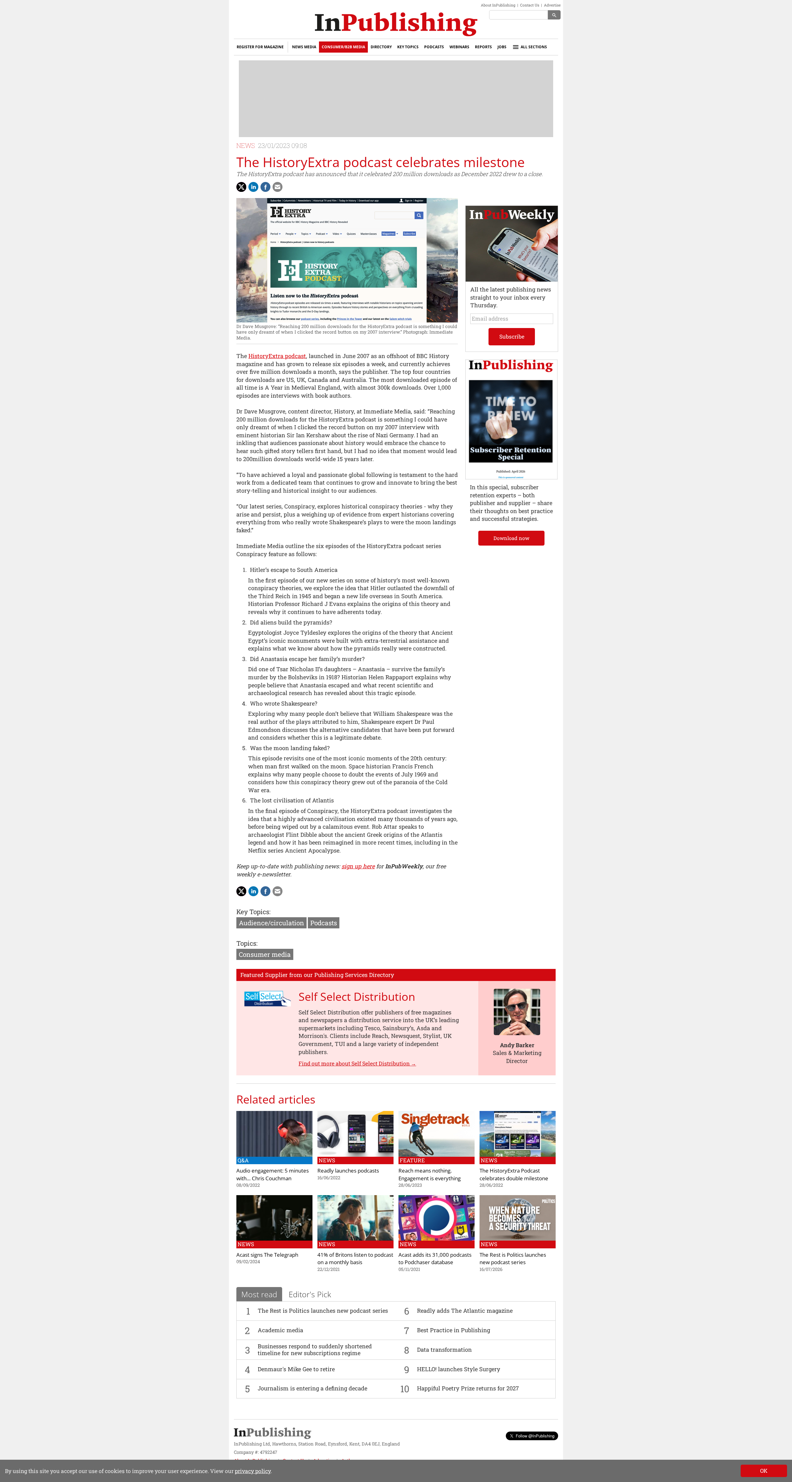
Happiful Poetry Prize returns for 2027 (468, 1388)
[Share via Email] (277, 187)
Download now (511, 538)
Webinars (459, 47)
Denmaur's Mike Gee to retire (296, 1369)
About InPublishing (498, 4)
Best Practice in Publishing (453, 1330)
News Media (304, 47)
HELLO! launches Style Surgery (458, 1369)
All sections (534, 47)
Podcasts (434, 47)
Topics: (246, 943)
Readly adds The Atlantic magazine (465, 1310)
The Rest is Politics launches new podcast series (323, 1310)
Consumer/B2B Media (343, 47)
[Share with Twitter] (241, 187)
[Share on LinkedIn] (253, 187)
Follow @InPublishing (535, 1436)
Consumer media (265, 954)
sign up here (358, 866)
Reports (483, 47)
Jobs (501, 47)
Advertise (552, 4)
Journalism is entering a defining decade (312, 1388)
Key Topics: (253, 911)
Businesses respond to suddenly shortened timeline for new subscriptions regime (315, 1349)
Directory (381, 47)
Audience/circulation (271, 922)
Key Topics (408, 47)
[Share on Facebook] (265, 187)
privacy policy (253, 1471)
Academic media (280, 1330)
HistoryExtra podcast (277, 356)
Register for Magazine (260, 47)
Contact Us (529, 4)
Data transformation (444, 1349)
